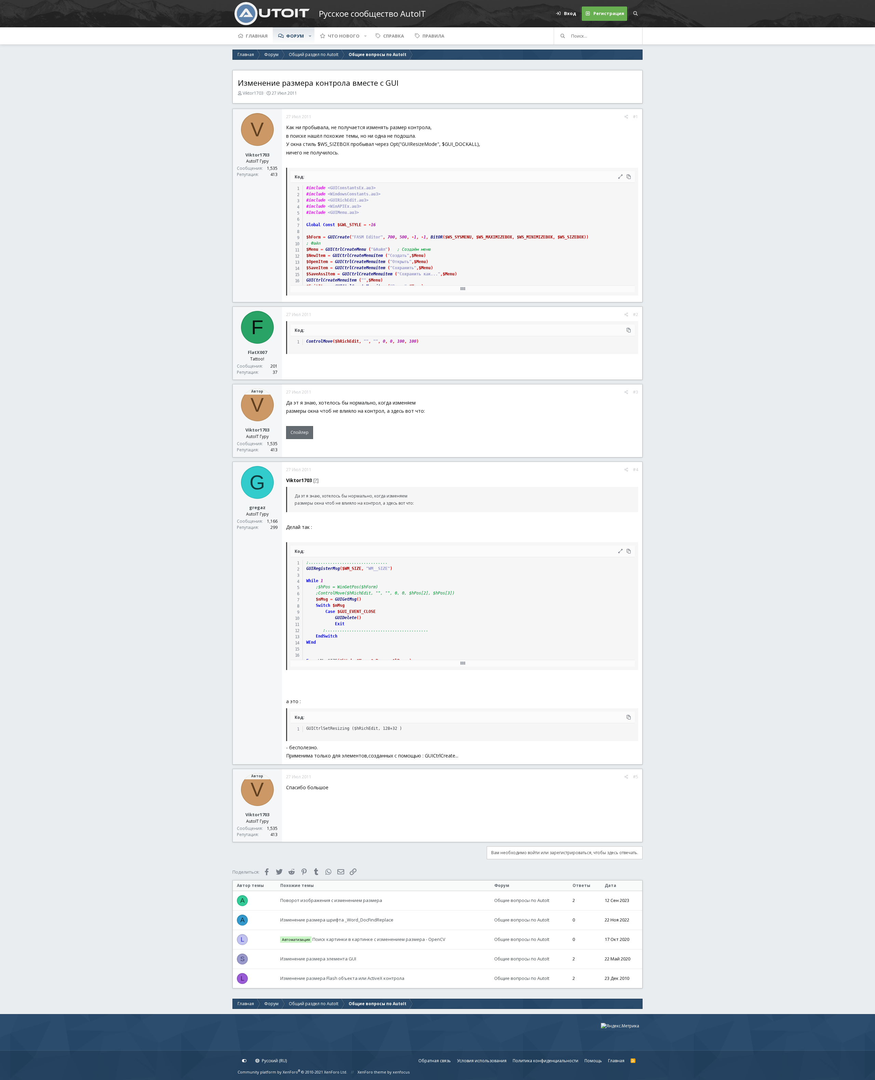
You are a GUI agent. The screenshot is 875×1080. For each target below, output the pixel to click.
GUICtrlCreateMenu (345, 249)
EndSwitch (326, 636)
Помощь (593, 1061)
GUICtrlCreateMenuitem (358, 255)
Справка (393, 36)
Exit (340, 623)
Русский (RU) (274, 1061)
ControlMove (319, 341)
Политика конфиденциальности (545, 1061)
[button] (310, 35)
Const (329, 224)
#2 (635, 314)
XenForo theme (372, 1072)
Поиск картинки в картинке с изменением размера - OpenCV (364, 939)
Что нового (344, 36)
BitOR (437, 237)
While (312, 580)
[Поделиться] (626, 117)
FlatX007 (257, 352)
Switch (323, 605)
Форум (295, 36)
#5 (635, 777)
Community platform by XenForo (292, 1072)
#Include (315, 212)
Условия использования (482, 1061)
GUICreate (338, 237)
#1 (635, 117)
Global (313, 224)
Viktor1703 (253, 93)
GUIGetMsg (345, 599)
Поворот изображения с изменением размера (331, 900)
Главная (257, 36)
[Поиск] (635, 13)
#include (315, 188)
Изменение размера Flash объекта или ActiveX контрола (342, 978)
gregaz (257, 507)
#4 (635, 470)
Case (330, 611)
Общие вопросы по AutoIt (521, 900)
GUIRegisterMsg (323, 568)
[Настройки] (244, 1061)
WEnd (311, 642)
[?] (316, 480)
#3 (635, 392)
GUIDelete (345, 617)
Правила (433, 36)
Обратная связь (434, 1061)
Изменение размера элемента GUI (318, 959)
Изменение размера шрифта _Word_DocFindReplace (336, 920)
